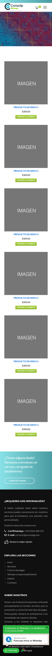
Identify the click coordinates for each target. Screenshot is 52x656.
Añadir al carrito (26, 117)
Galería (10, 578)
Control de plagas (16, 570)
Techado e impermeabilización (22, 574)
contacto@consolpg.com (27, 535)
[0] (36, 7)
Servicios (11, 566)
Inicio (10, 562)
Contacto (12, 582)
